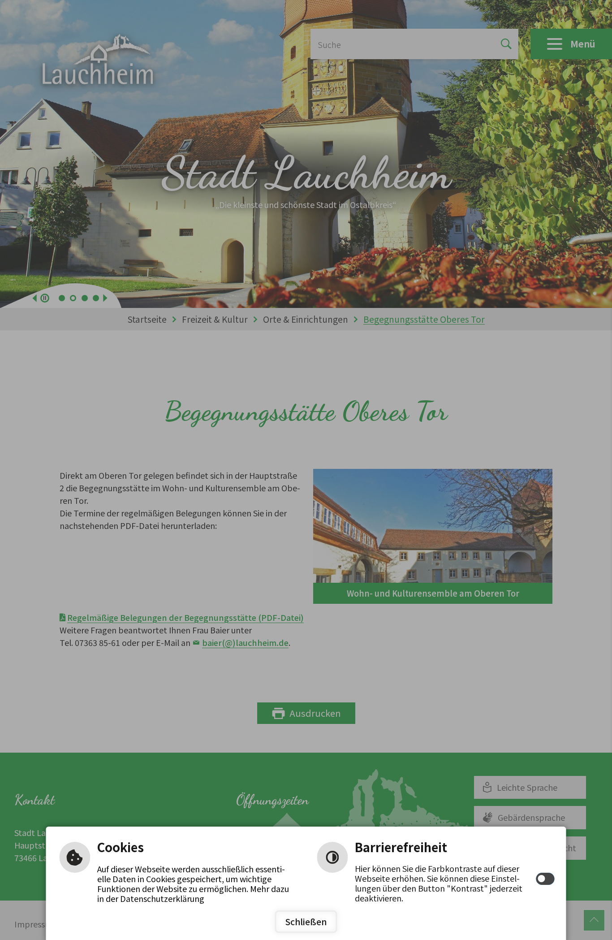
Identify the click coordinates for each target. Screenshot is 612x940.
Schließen (306, 921)
